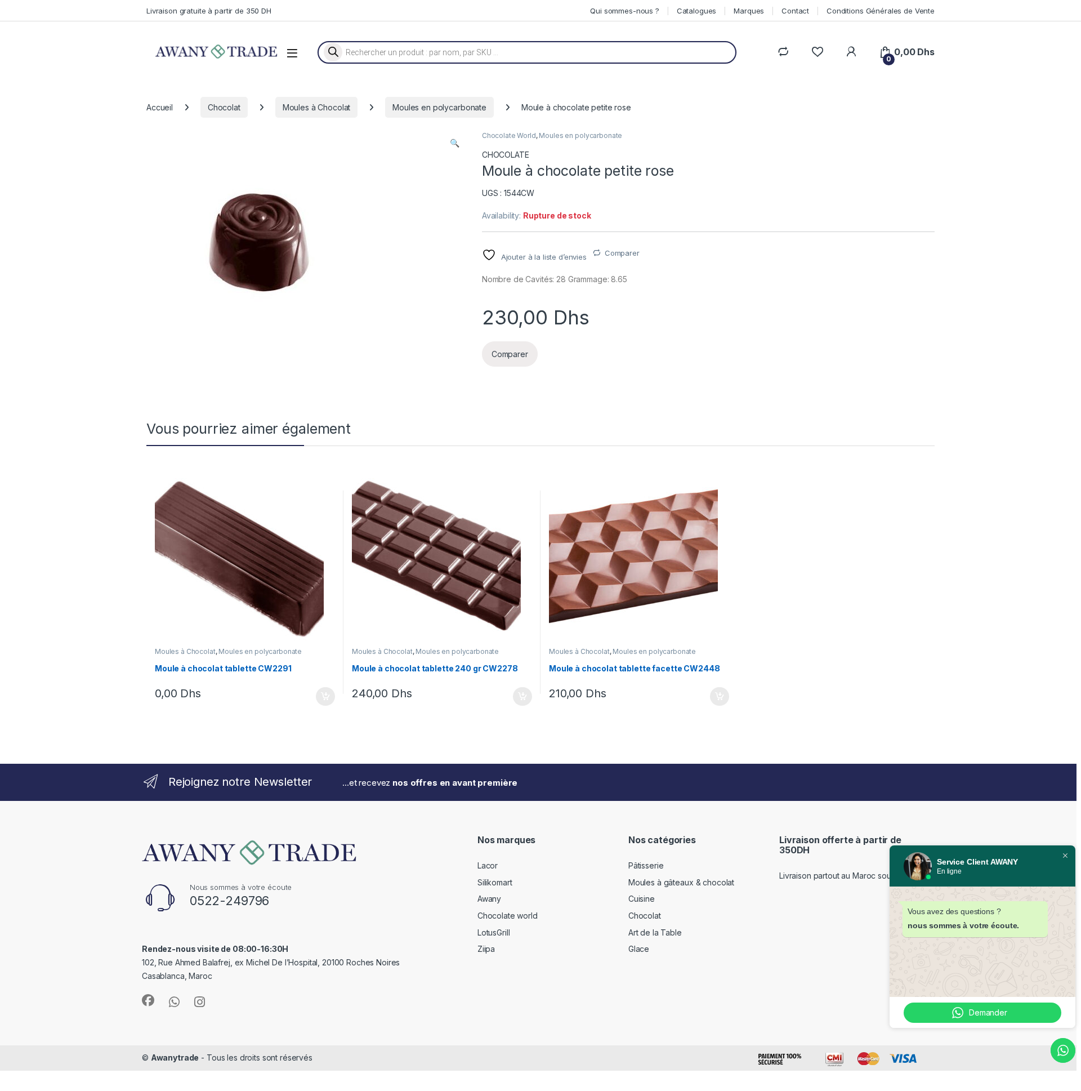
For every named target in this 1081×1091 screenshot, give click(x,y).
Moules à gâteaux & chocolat (681, 882)
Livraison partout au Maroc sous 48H (846, 875)
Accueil (159, 107)
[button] (454, 143)
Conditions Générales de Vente (881, 10)
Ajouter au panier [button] (322, 696)
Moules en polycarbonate (439, 107)
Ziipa (486, 949)
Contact (795, 10)
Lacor (487, 865)
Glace (638, 949)
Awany (489, 898)
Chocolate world (507, 915)
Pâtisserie (646, 865)
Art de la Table (655, 932)
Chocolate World (509, 135)
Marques (749, 10)
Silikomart (494, 882)
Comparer (622, 252)
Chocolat (224, 107)
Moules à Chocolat (317, 107)
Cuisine (641, 898)
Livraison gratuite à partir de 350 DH (208, 10)
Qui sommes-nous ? (624, 10)
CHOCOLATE (505, 154)
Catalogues (697, 10)
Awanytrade (175, 1057)
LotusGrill (493, 932)
